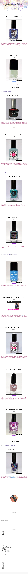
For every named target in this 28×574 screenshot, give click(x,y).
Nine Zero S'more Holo (14, 369)
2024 (2, 533)
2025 (2, 532)
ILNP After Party (14, 449)
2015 (2, 562)
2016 (2, 561)
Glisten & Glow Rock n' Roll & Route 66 (14, 135)
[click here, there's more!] (14, 87)
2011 (2, 566)
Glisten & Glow (7, 172)
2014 (2, 563)
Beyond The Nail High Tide (14, 258)
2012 (2, 565)
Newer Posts (3, 489)
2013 (2, 564)
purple (10, 254)
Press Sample (14, 81)
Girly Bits (4, 445)
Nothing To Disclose (14, 243)
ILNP (9, 485)
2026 (2, 531)
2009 (2, 568)
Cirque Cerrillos (14, 176)
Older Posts (25, 489)
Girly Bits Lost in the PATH (14, 16)
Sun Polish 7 (14, 56)
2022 (2, 535)
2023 (2, 534)
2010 (2, 567)
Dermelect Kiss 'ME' (14, 95)
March (3, 559)
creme (4, 91)
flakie (4, 254)
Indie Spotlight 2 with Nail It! (14, 298)
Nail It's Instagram (13, 477)
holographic (11, 213)
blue (3, 172)
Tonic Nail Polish (14, 254)
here (22, 315)
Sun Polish (9, 91)
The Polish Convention (11, 476)
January (3, 560)
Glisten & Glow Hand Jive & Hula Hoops (14, 328)
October (3, 542)
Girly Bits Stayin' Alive (14, 410)
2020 (2, 537)
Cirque (6, 213)
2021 (2, 536)
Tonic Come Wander (14, 217)
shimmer (11, 172)
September (3, 543)
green (6, 91)
